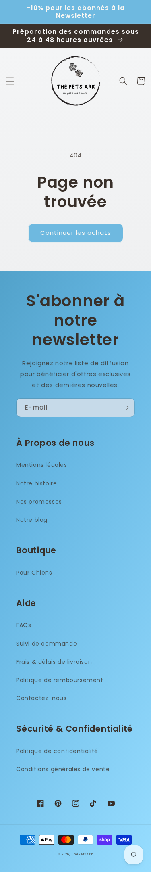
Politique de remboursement (59, 680)
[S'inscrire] (125, 407)
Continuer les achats (75, 232)
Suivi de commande (46, 644)
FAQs (23, 625)
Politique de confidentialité (57, 751)
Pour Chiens (34, 573)
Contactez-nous (41, 698)
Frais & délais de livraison (54, 662)
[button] (10, 81)
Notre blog (32, 520)
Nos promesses (39, 502)
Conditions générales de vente (63, 769)
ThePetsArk (82, 854)
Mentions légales (41, 465)
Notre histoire (36, 483)
